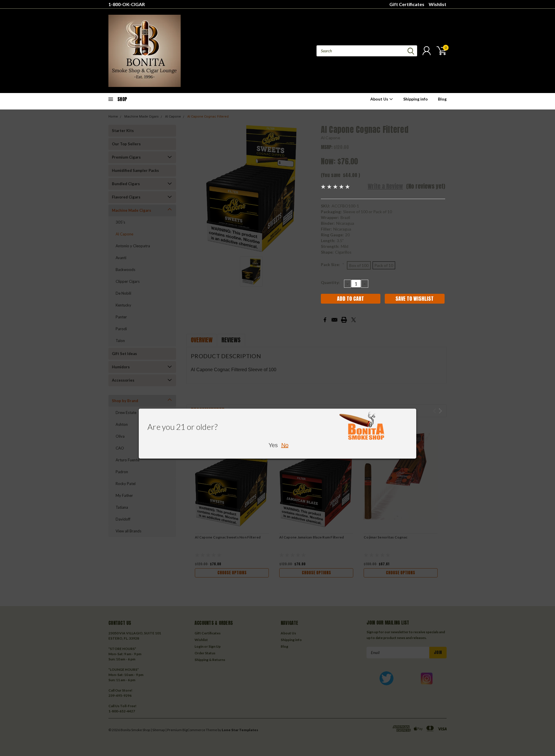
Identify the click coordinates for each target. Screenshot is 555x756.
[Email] (334, 320)
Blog (442, 98)
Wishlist (437, 4)
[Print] (344, 320)
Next (440, 411)
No (284, 445)
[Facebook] (325, 320)
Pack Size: (332, 264)
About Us (379, 98)
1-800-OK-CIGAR (126, 4)
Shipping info (415, 98)
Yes (273, 445)
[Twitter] (353, 320)
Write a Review (385, 186)
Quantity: (330, 282)
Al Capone (330, 137)
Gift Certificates (406, 4)
